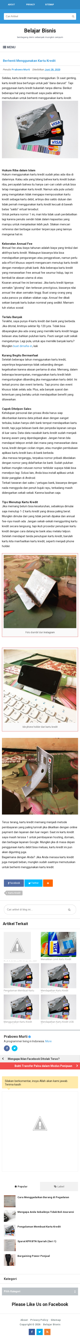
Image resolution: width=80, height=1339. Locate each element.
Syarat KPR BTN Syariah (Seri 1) (36, 1241)
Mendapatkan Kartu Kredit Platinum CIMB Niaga (54, 992)
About (24, 1319)
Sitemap (56, 1319)
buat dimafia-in (22, 346)
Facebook (14, 883)
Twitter (35, 883)
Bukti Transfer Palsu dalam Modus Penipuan (43, 1065)
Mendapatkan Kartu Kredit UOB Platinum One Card (57, 1023)
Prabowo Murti (16, 1036)
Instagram (49, 632)
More (48, 1041)
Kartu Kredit (14, 893)
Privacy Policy (39, 1319)
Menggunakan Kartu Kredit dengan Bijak (18, 1023)
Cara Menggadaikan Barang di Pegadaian (43, 1197)
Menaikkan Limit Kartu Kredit (56, 959)
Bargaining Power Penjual (33, 1255)
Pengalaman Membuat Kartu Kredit (19, 992)
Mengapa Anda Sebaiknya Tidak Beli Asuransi (45, 1211)
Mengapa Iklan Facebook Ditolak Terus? (34, 1058)
